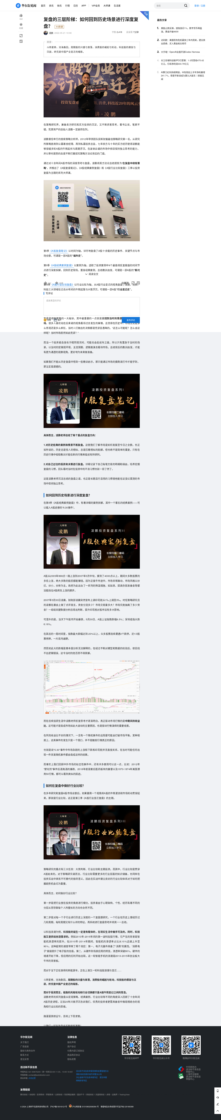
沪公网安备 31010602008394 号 (86, 1106)
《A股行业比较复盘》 (62, 284)
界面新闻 (49, 1094)
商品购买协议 (73, 1054)
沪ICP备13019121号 (59, 1107)
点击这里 (32, 1078)
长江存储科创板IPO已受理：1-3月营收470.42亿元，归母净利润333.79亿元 (182, 62)
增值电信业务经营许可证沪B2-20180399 (117, 1107)
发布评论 (131, 320)
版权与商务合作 (27, 1050)
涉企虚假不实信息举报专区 (87, 1077)
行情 (67, 5)
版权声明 (71, 1042)
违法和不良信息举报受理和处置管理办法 (92, 1071)
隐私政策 (71, 1058)
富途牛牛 (80, 1094)
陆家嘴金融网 (69, 1094)
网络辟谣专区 (81, 1080)
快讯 (59, 5)
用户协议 (71, 1046)
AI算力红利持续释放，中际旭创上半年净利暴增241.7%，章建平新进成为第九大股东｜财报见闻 (183, 75)
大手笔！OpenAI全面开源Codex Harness (180, 51)
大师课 (106, 5)
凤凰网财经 (99, 1094)
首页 (43, 5)
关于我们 (24, 1042)
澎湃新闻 (40, 1094)
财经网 (32, 1094)
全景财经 (58, 1094)
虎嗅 (108, 1094)
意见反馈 (24, 1058)
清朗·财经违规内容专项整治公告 (89, 1074)
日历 (75, 5)
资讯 (51, 5)
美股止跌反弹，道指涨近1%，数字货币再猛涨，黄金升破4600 (181, 29)
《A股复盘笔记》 (58, 251)
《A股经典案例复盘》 (62, 265)
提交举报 (103, 1077)
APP (83, 5)
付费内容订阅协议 (75, 1050)
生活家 (117, 5)
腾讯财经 (24, 1094)
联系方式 (24, 1054)
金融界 (114, 1094)
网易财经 (90, 1094)
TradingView (124, 1094)
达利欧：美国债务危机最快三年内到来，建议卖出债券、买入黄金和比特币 (183, 41)
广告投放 (24, 1046)
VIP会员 (96, 5)
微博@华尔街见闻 (191, 1058)
